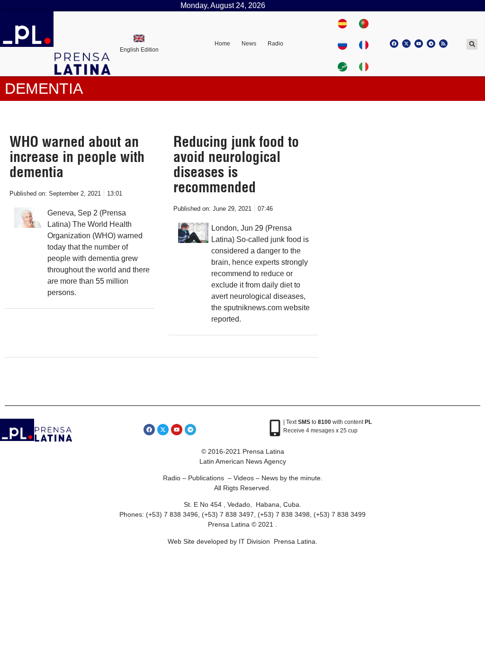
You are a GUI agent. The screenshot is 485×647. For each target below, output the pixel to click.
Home (222, 43)
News (249, 43)
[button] (472, 44)
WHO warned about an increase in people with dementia (76, 157)
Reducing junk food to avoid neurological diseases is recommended (236, 164)
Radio (275, 43)
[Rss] (443, 43)
